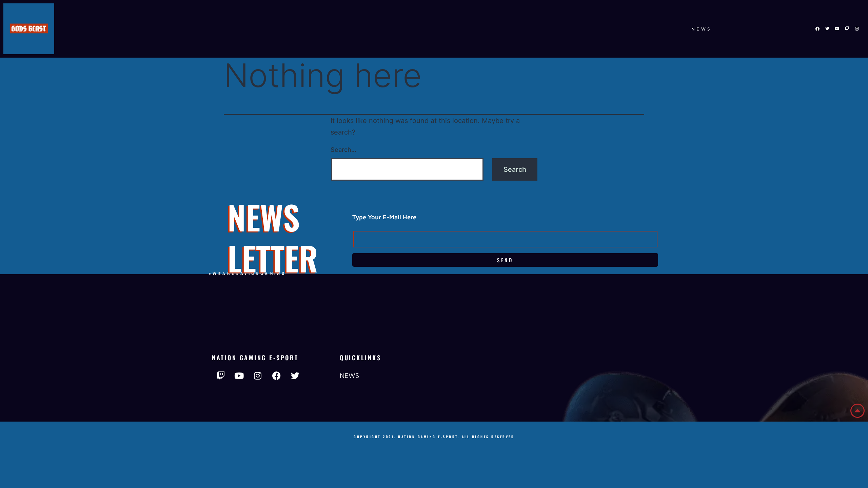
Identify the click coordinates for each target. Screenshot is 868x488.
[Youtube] (837, 29)
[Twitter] (827, 29)
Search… (343, 149)
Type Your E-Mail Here (384, 217)
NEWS (701, 29)
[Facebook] (817, 29)
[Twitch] (847, 29)
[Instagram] (857, 29)
